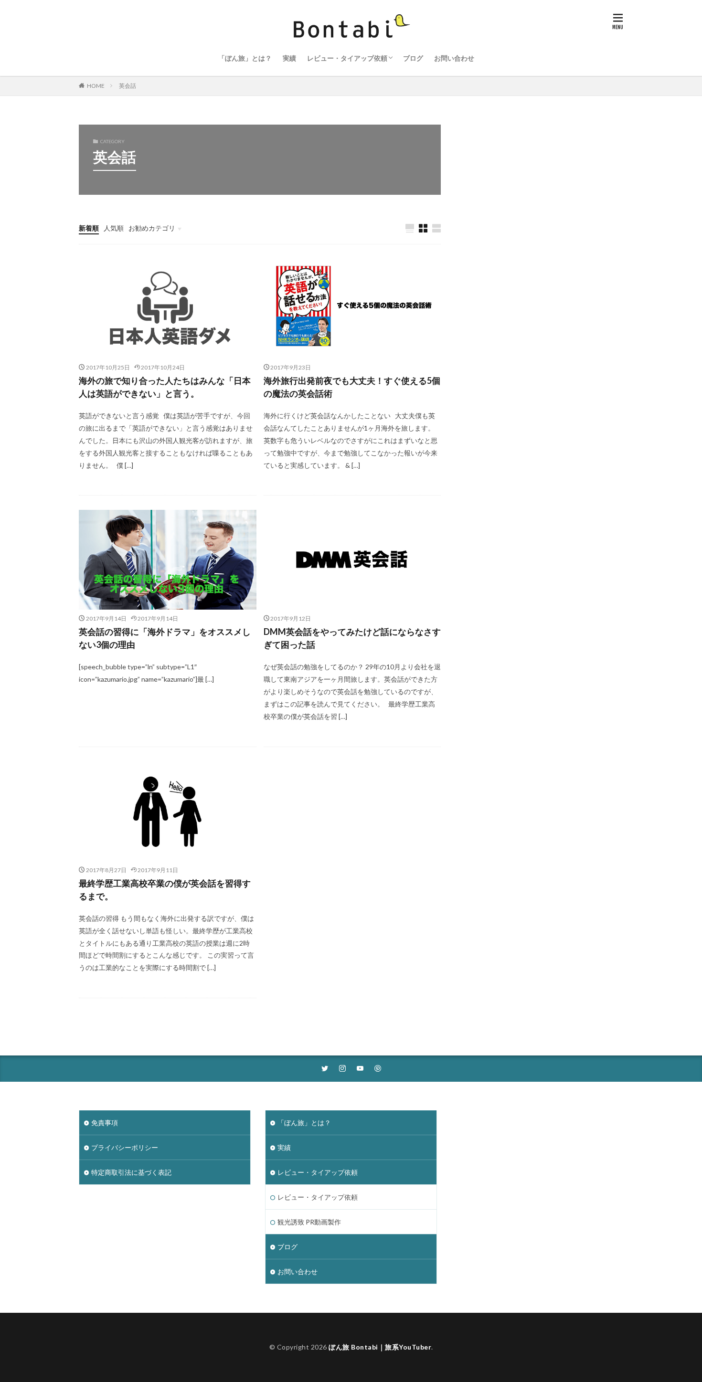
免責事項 (104, 1122)
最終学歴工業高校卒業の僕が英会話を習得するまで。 (165, 889)
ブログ (413, 58)
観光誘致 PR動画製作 (309, 1222)
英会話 (127, 85)
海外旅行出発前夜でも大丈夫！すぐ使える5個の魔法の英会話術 (352, 387)
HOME (96, 85)
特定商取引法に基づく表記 (131, 1172)
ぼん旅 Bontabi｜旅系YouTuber (380, 1347)
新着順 (89, 228)
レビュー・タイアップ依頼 (347, 58)
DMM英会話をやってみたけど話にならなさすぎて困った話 (352, 638)
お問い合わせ (454, 58)
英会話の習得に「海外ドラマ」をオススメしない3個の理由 (165, 638)
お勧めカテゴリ (151, 228)
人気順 (114, 228)
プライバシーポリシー (124, 1147)
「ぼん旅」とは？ (245, 58)
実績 (289, 58)
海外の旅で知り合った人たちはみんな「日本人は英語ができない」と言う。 (165, 387)
